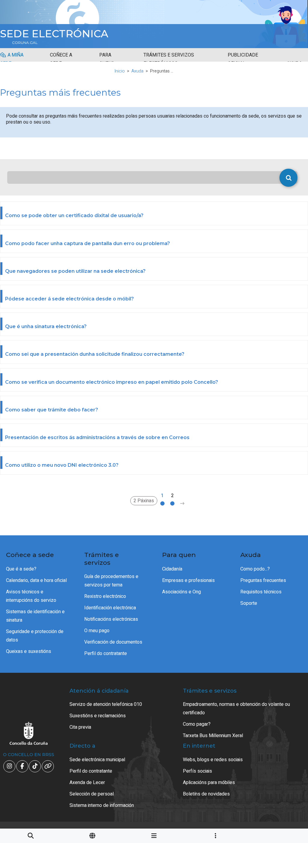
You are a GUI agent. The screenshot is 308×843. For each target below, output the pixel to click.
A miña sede (11, 59)
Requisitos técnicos (261, 591)
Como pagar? (197, 724)
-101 (284, 789)
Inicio (120, 71)
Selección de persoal (91, 794)
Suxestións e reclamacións (97, 715)
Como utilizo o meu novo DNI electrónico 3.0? (62, 465)
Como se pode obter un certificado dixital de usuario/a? (74, 215)
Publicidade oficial (243, 59)
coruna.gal (25, 43)
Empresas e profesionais (188, 580)
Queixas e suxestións (28, 651)
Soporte (248, 603)
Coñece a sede (61, 59)
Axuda (137, 71)
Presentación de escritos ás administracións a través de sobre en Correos (97, 437)
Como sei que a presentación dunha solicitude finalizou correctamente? (94, 354)
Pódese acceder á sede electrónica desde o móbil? (69, 299)
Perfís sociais (197, 771)
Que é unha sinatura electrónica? (46, 326)
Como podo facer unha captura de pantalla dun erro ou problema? (87, 243)
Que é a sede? (21, 569)
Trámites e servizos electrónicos (168, 59)
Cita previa (80, 727)
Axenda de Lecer (87, 782)
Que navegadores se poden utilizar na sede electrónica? (75, 271)
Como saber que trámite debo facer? (51, 410)
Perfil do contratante (105, 653)
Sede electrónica (54, 33)
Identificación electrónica (110, 607)
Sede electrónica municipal (97, 759)
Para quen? (106, 59)
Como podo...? (255, 569)
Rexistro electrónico (105, 596)
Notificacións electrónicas (111, 619)
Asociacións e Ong (181, 591)
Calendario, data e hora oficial (36, 580)
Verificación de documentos (113, 642)
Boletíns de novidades (206, 794)
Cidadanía (172, 569)
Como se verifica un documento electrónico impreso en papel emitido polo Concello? (111, 382)
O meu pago (96, 630)
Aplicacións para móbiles (209, 782)
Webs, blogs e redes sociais (213, 759)
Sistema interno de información (101, 805)
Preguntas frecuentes (263, 580)
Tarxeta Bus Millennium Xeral (213, 735)
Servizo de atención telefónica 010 (105, 704)
